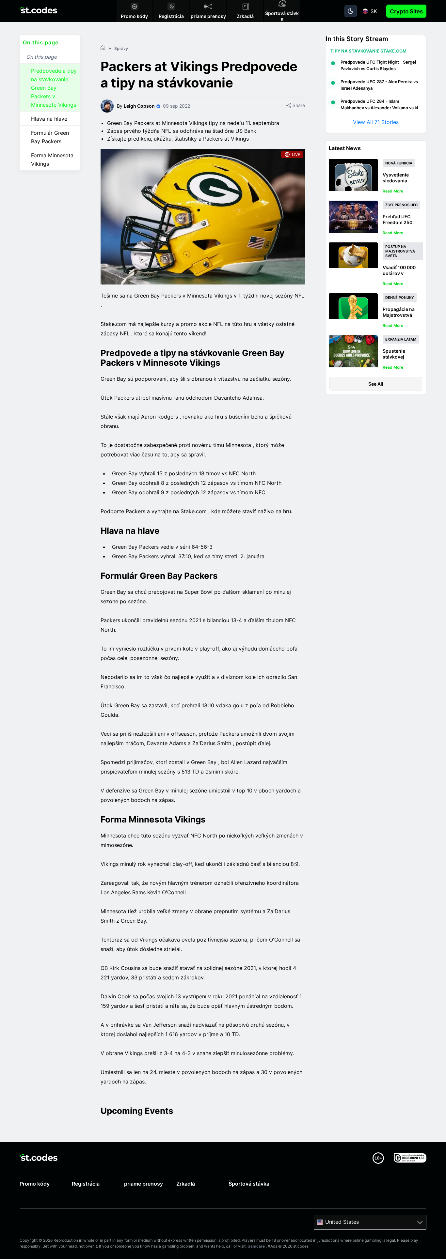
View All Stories (376, 122)
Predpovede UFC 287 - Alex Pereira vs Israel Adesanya (379, 85)
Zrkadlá (185, 1183)
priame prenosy (143, 1183)
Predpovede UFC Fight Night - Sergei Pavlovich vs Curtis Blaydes (378, 65)
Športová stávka (249, 1183)
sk (374, 11)
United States (342, 1222)
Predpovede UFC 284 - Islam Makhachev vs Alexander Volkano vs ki (379, 104)
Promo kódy (35, 1183)
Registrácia (86, 1183)
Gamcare (256, 1246)
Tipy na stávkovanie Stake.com (368, 51)
